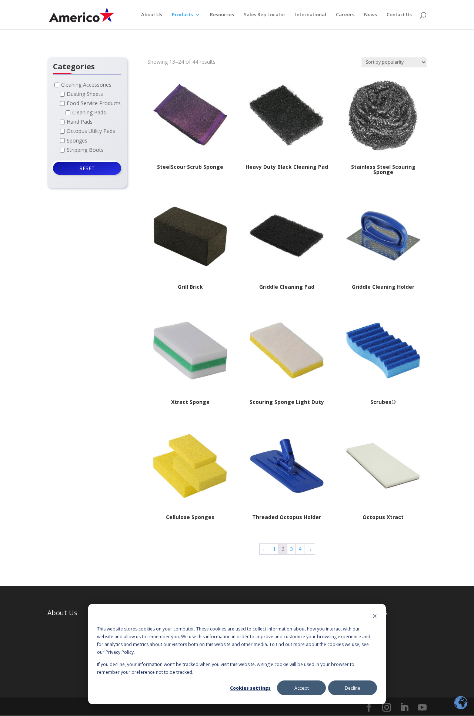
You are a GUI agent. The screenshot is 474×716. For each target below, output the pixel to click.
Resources (222, 15)
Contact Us (399, 15)
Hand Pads (80, 122)
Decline (352, 688)
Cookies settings (250, 688)
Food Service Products (94, 103)
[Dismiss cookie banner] (375, 616)
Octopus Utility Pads (91, 131)
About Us (151, 15)
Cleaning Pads (89, 112)
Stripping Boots (85, 149)
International (310, 15)
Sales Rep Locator (265, 15)
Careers (345, 15)
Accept (301, 688)
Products (182, 15)
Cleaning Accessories (86, 84)
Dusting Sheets (85, 93)
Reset (87, 168)
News (370, 15)
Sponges (77, 140)
